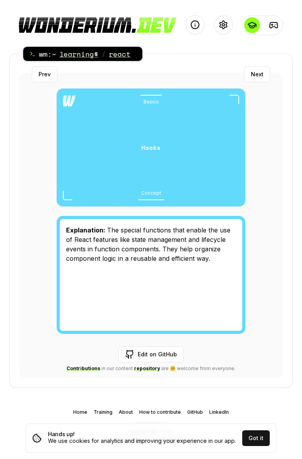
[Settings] (223, 25)
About (126, 412)
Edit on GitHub (157, 354)
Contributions (83, 368)
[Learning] (252, 25)
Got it (256, 438)
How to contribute (160, 412)
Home (80, 412)
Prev (45, 74)
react (120, 54)
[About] (195, 25)
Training (103, 412)
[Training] (273, 25)
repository (147, 368)
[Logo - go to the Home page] (97, 25)
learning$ (78, 54)
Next (257, 74)
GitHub (195, 412)
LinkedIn (219, 412)
